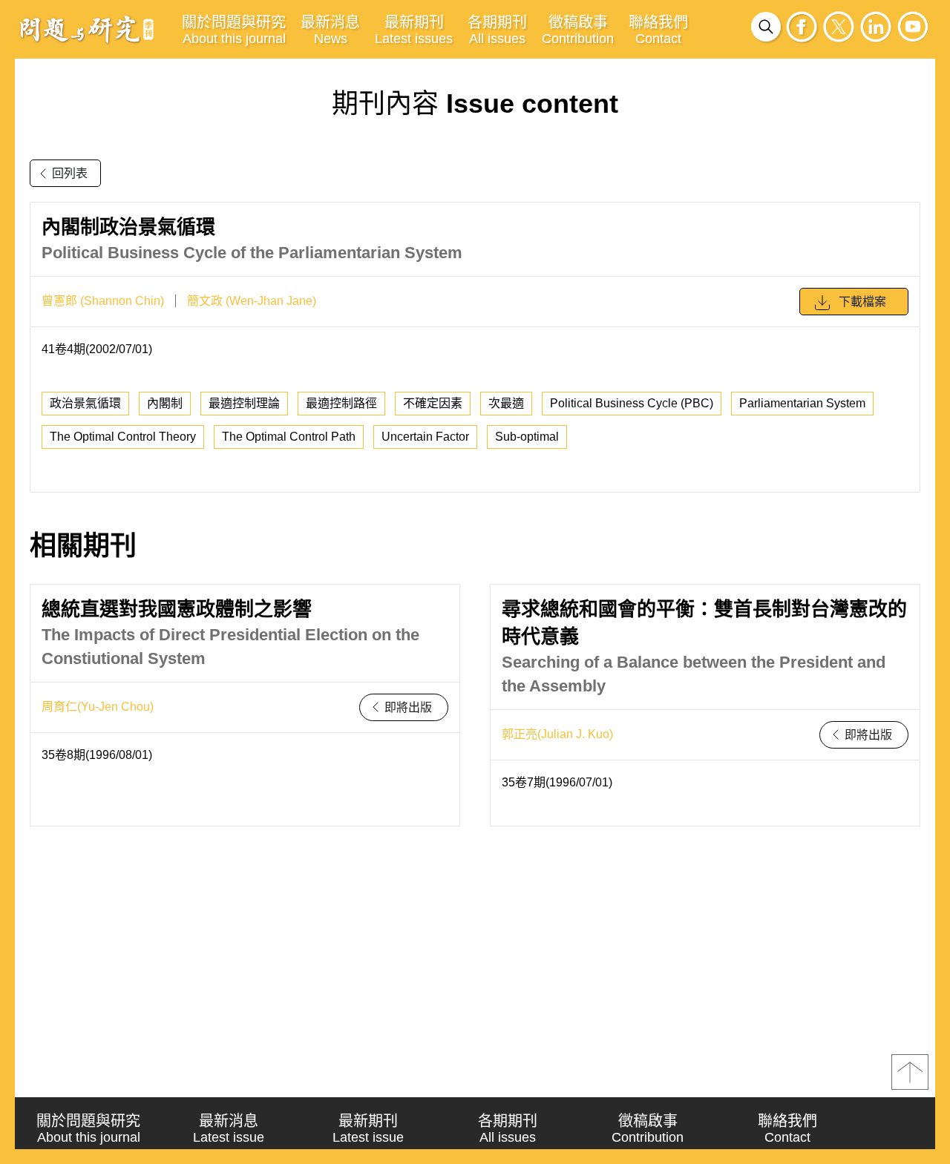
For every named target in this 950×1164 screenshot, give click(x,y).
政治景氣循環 (85, 403)
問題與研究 (87, 29)
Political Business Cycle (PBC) (631, 403)
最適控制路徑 (341, 403)
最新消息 (330, 30)
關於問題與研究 (234, 30)
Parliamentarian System (802, 403)
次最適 (506, 403)
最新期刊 (414, 30)
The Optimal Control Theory (123, 436)
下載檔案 (862, 301)
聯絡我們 (658, 30)
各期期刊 (497, 30)
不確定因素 (432, 403)
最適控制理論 (244, 403)
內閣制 (165, 403)
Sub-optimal (527, 436)
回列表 (70, 173)
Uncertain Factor (425, 436)
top (909, 1072)
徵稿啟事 (578, 30)
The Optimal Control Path (289, 436)
